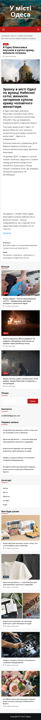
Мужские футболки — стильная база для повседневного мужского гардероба (20, 440)
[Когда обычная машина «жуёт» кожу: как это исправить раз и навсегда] (20, 528)
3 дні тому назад (10, 386)
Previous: (20, 245)
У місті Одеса (20, 11)
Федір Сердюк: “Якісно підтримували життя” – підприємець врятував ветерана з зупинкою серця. (19, 301)
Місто (6, 44)
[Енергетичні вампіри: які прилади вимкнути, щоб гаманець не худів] (20, 606)
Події (5, 505)
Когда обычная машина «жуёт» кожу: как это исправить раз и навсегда (20, 431)
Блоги (5, 488)
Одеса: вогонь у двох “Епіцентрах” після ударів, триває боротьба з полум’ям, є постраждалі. (20, 381)
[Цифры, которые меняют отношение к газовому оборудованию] (20, 645)
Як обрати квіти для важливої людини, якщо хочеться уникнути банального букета (19, 469)
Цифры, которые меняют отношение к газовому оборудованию (19, 459)
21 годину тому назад (11, 306)
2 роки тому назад (10, 56)
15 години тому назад (11, 548)
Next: (19, 255)
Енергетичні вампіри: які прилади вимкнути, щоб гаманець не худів (17, 449)
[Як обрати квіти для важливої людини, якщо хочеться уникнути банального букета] (20, 683)
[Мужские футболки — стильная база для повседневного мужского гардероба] (20, 567)
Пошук (5, 393)
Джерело (7, 233)
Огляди (6, 500)
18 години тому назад (11, 587)
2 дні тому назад (10, 346)
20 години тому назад (11, 626)
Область (6, 496)
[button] (3, 29)
